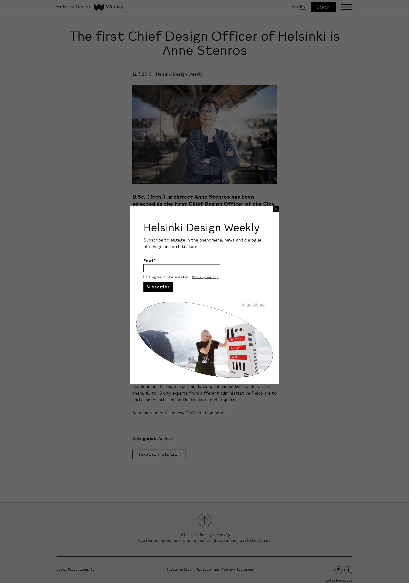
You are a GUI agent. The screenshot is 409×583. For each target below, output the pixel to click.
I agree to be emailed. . (184, 277)
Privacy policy (205, 277)
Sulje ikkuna (253, 304)
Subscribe (158, 286)
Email (149, 260)
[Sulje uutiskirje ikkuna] (276, 209)
